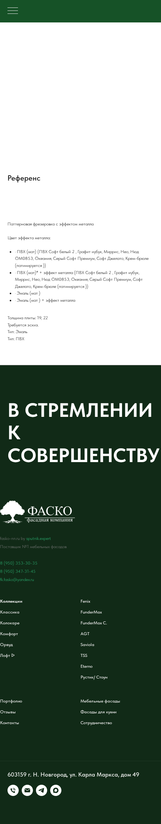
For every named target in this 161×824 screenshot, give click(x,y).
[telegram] (41, 790)
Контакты (9, 722)
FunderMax (91, 612)
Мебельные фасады (100, 701)
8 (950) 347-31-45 (18, 571)
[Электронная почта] (27, 790)
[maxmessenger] (55, 790)
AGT (84, 633)
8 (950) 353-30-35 (18, 563)
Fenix (85, 601)
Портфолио (11, 701)
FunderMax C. (93, 622)
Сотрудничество (96, 722)
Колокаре (9, 622)
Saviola (87, 644)
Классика (9, 612)
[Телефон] (13, 790)
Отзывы (8, 711)
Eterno (86, 666)
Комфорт (9, 633)
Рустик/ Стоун (93, 677)
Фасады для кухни (98, 711)
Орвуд (6, 644)
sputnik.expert (38, 538)
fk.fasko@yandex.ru (17, 579)
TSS (83, 655)
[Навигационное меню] (12, 11)
